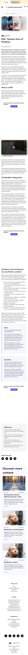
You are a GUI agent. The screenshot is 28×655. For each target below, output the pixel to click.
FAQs (14, 586)
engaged (3, 201)
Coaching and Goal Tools (14, 607)
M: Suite (14, 621)
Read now (6, 506)
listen (5, 306)
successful (9, 201)
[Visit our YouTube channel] (22, 636)
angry (10, 204)
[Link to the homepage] (14, 7)
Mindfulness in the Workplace (14, 529)
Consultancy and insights (14, 624)
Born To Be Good (13, 180)
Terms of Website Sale (14, 649)
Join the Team (14, 591)
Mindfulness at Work (11, 562)
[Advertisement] (14, 124)
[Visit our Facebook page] (5, 636)
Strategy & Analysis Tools (14, 606)
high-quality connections (14, 195)
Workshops (14, 622)
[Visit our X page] (10, 636)
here (9, 443)
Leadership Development (14, 601)
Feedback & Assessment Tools (14, 609)
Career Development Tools (14, 600)
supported (3, 202)
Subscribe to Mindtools (14, 588)
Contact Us (14, 589)
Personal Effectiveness (14, 603)
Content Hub (5, 13)
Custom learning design (14, 625)
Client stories (14, 627)
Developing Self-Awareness (10, 347)
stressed (15, 204)
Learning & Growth (14, 604)
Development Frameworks (14, 610)
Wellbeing (19, 13)
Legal (14, 647)
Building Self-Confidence (13, 345)
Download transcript (8, 155)
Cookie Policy (14, 652)
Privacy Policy (14, 650)
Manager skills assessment (14, 619)
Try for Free (14, 106)
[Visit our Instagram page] (18, 636)
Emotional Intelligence (9, 344)
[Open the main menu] (2, 7)
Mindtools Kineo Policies (14, 646)
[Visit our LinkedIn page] (14, 636)
